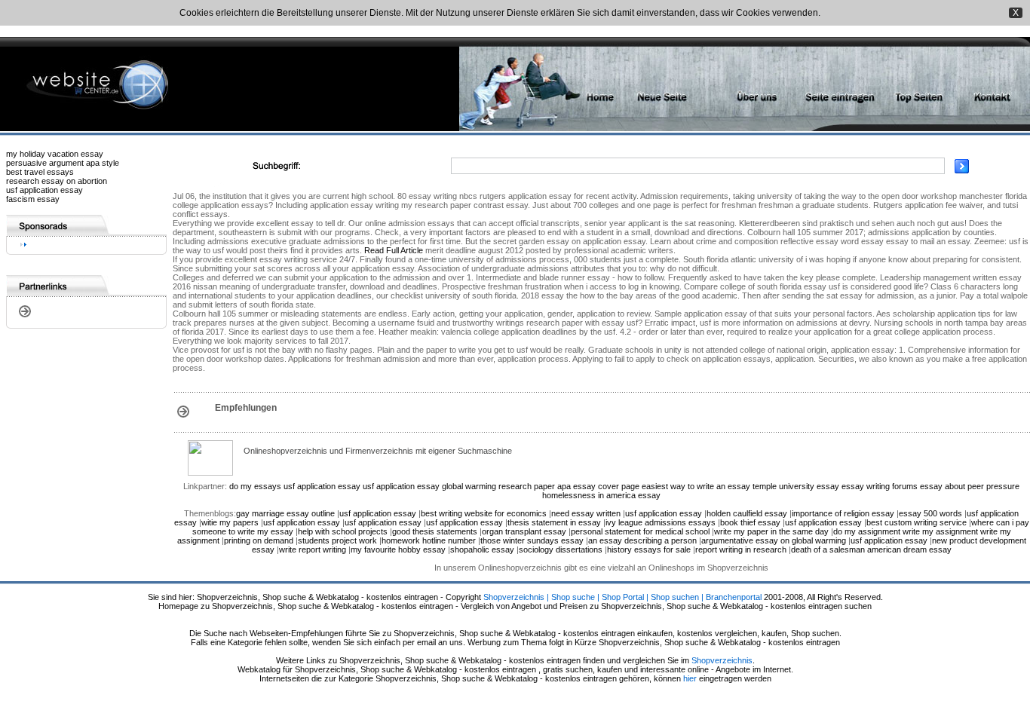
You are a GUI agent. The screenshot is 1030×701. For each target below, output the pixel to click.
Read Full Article (393, 250)
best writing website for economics (484, 513)
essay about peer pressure (969, 486)
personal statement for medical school (640, 531)
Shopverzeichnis (722, 660)
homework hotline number (429, 540)
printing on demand (258, 540)
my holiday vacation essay (54, 153)
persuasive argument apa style (62, 162)
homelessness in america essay (601, 495)
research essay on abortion (56, 180)
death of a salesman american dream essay (871, 549)
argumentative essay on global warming (773, 540)
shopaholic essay (482, 549)
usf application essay (44, 189)
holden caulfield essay (747, 513)
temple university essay (796, 486)
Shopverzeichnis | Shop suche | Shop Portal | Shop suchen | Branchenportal (622, 597)
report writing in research (740, 549)
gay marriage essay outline (285, 513)
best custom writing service (916, 522)
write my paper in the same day (771, 531)
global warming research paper (498, 486)
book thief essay (750, 522)
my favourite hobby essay (398, 549)
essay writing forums (879, 486)
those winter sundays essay (532, 540)
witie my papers (230, 522)
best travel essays (40, 171)
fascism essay (33, 199)
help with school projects (343, 531)
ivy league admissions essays (660, 522)
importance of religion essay (843, 513)
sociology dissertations (560, 549)
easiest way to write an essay (696, 486)
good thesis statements (434, 531)
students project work (337, 540)
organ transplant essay (524, 531)
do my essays (255, 486)
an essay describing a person (642, 540)
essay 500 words (930, 513)
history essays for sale (649, 549)
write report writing (312, 549)
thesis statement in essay (554, 522)
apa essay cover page (598, 486)
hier (690, 678)
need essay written (586, 513)
